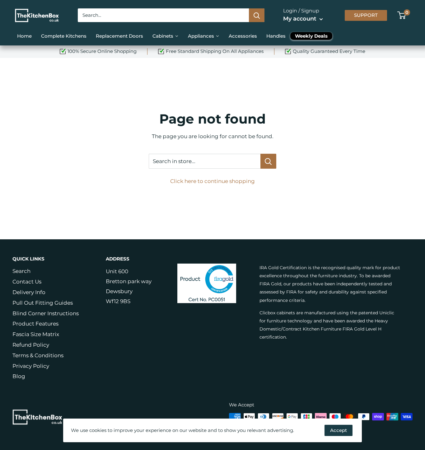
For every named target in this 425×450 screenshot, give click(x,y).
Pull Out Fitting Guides (42, 303)
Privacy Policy (30, 366)
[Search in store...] (268, 161)
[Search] (256, 15)
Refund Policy (30, 345)
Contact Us (26, 282)
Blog (18, 376)
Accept (338, 430)
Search (21, 271)
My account (300, 18)
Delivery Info (28, 292)
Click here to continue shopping (212, 181)
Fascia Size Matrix (35, 334)
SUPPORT (366, 15)
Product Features (35, 324)
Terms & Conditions (37, 355)
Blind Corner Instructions (45, 313)
